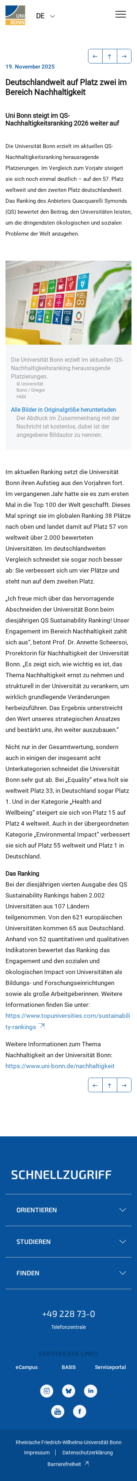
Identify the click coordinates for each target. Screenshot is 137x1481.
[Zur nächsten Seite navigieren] (124, 56)
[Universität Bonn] (15, 15)
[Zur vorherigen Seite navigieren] (95, 56)
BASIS (69, 1367)
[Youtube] (57, 1412)
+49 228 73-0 (68, 1313)
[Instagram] (46, 1392)
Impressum (37, 1452)
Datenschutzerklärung (87, 1452)
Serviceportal (110, 1367)
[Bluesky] (68, 1392)
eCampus (27, 1367)
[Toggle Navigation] (120, 14)
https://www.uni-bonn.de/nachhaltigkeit (60, 1066)
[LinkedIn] (90, 1392)
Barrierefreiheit (64, 1464)
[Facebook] (79, 1412)
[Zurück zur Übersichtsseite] (109, 56)
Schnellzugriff (61, 1174)
